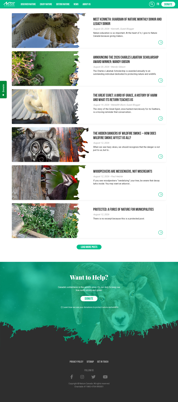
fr (158, 4)
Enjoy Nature (46, 4)
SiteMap (90, 362)
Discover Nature (28, 4)
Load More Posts (89, 247)
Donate (168, 4)
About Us (87, 4)
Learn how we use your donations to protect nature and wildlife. (91, 307)
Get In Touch (102, 362)
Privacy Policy (76, 362)
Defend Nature (63, 4)
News (76, 4)
